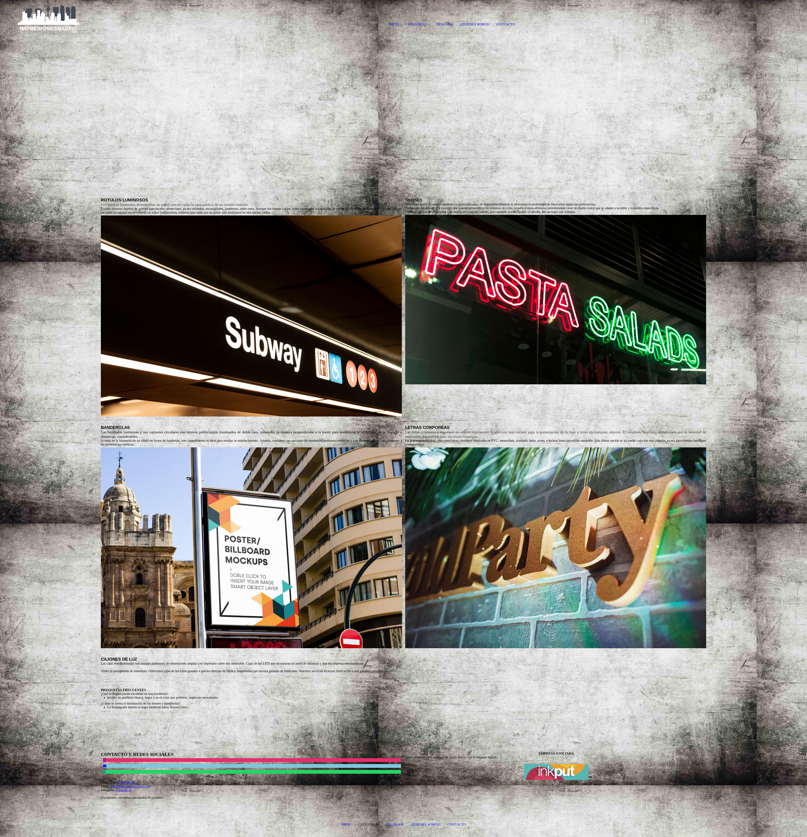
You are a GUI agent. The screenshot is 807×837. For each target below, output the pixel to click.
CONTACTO (505, 24)
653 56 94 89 (125, 782)
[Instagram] (104, 760)
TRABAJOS (445, 24)
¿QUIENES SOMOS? (475, 24)
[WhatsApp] (104, 772)
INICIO (394, 24)
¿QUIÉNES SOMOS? (425, 824)
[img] (48, 17)
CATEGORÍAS (416, 24)
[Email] (104, 766)
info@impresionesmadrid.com (130, 786)
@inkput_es (124, 790)
